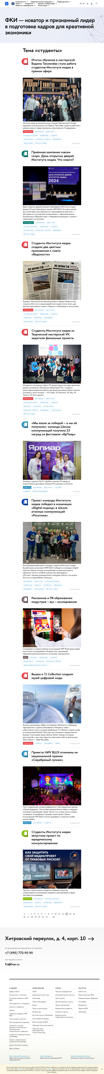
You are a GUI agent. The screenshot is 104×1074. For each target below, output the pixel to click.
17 (28, 917)
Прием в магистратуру (39, 1008)
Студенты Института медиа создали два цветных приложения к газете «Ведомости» (51, 248)
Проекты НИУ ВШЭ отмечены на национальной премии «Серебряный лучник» (54, 756)
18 (32, 917)
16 (24, 917)
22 (47, 917)
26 (54, 917)
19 (36, 917)
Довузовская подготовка (40, 995)
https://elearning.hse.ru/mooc (80, 1056)
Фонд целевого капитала (17, 1019)
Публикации (82, 1012)
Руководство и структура (17, 995)
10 (55, 914)
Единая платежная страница (18, 1045)
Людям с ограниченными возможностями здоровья (17, 1041)
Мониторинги (60, 998)
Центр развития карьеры (40, 1019)
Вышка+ (34, 1005)
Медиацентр (82, 1005)
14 (70, 914)
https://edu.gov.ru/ (46, 1056)
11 (59, 914)
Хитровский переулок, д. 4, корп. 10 (45, 938)
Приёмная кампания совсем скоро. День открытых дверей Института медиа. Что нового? (52, 156)
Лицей (34, 991)
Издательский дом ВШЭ (86, 995)
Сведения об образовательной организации (19, 1035)
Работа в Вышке (14, 1048)
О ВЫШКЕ (13, 988)
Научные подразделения (63, 991)
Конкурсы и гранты (61, 1012)
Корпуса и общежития (16, 1007)
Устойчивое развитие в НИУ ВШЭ (18, 999)
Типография (82, 1002)
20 (39, 917)
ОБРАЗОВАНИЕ (38, 988)
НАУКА (58, 988)
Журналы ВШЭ (83, 1008)
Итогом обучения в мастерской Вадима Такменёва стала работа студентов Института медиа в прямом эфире (53, 65)
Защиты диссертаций (62, 1005)
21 (43, 917)
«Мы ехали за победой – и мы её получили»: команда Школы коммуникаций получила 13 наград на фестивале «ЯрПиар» (54, 428)
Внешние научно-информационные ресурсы (64, 1016)
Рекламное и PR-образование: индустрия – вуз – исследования (54, 600)
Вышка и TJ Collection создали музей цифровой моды (52, 676)
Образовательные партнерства (42, 1025)
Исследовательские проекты (65, 995)
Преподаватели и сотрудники (19, 1003)
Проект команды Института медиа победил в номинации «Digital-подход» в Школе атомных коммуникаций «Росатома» (51, 507)
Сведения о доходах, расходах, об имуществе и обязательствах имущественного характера (18, 1028)
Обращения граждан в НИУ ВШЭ (18, 1014)
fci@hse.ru (12, 964)
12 (63, 914)
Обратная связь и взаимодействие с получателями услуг (39, 1030)
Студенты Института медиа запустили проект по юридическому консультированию (51, 837)
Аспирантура (36, 1012)
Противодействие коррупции (19, 1022)
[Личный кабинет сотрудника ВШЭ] (91, 3)
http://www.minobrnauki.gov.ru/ (19, 1056)
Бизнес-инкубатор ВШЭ (40, 1022)
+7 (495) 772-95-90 (19, 953)
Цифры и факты (14, 991)
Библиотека (82, 991)
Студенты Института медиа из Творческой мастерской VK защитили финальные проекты (52, 334)
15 (74, 914)
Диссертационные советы (64, 1002)
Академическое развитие (63, 1008)
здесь (19, 1069)
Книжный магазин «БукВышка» (88, 998)
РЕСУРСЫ (82, 988)
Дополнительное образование (42, 1015)
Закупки (12, 1010)
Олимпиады (36, 998)
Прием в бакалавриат (39, 1002)
